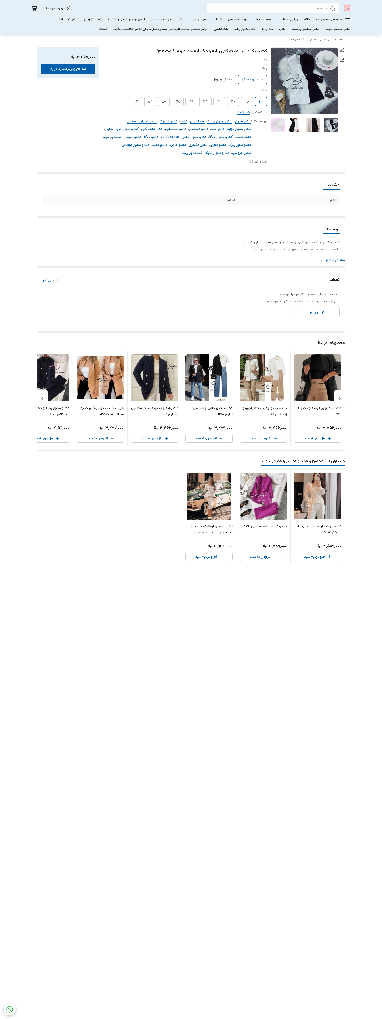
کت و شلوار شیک (216, 153)
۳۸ (247, 101)
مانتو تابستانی (175, 129)
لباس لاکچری (198, 145)
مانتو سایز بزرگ (240, 145)
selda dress (170, 137)
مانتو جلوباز (132, 137)
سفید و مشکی (252, 79)
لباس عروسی (241, 153)
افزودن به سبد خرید (65, 69)
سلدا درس (197, 121)
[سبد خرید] (34, 8)
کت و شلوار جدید (219, 121)
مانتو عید (218, 129)
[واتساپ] (10, 1009)
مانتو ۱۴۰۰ (151, 137)
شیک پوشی (113, 137)
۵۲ (150, 101)
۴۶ (191, 101)
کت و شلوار (243, 121)
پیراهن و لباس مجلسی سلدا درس (325, 40)
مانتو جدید (160, 145)
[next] (42, 398)
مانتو (183, 121)
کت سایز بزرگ (192, 153)
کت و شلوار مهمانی (135, 145)
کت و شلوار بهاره (239, 129)
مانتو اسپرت (168, 121)
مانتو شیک (243, 137)
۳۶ (261, 101)
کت (160, 129)
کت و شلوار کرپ (127, 129)
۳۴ (136, 101)
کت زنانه (295, 40)
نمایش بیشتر (335, 260)
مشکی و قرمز (223, 79)
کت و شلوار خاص (193, 137)
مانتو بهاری (218, 145)
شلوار (109, 129)
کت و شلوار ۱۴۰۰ (221, 137)
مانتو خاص (178, 145)
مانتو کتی (148, 129)
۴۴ (205, 101)
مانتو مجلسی (198, 129)
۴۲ (219, 101)
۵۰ (164, 101)
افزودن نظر (50, 280)
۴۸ (178, 101)
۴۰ (233, 101)
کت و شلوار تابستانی (142, 121)
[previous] (339, 398)
